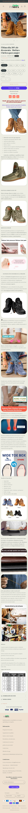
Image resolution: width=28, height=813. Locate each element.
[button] (3, 6)
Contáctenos (5, 748)
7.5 (19, 70)
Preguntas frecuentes (7, 729)
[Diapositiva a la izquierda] (11, 40)
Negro (11, 65)
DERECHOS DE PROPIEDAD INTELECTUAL (12, 754)
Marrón (4, 65)
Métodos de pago (6, 751)
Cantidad (3, 76)
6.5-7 (13, 70)
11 (20, 73)
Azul (17, 65)
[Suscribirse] (23, 782)
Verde (22, 65)
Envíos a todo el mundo (8, 736)
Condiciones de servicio (8, 742)
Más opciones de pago (14, 91)
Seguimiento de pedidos (8, 733)
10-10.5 (15, 73)
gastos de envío (5, 57)
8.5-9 (3, 73)
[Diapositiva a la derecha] (16, 40)
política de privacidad (8, 745)
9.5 (9, 73)
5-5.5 (3, 70)
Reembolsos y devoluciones (9, 739)
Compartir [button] (4, 703)
